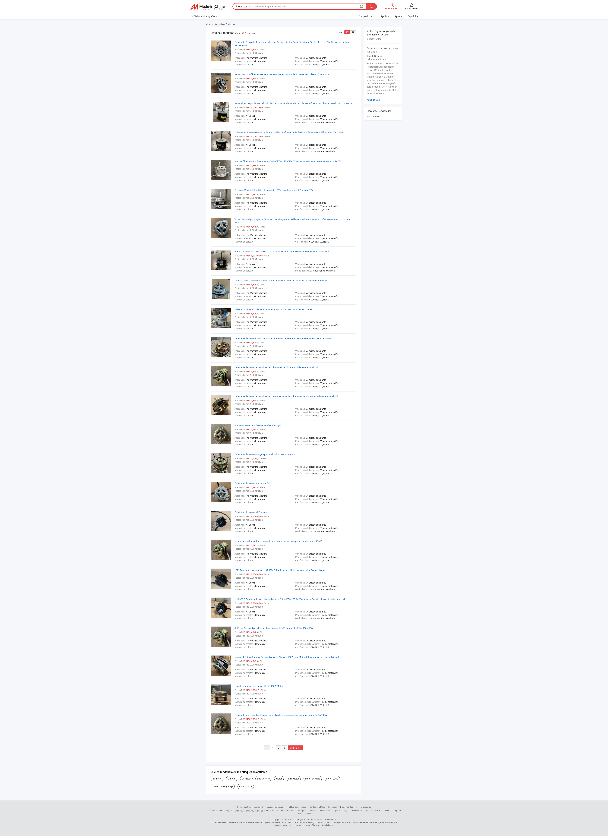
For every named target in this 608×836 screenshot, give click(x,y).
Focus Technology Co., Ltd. (297, 819)
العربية (346, 810)
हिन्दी (367, 810)
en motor (246, 778)
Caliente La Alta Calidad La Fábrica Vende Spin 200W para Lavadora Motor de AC (274, 309)
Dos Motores (263, 778)
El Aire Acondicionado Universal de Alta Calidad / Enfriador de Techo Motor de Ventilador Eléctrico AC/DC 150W (288, 132)
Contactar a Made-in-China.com (323, 807)
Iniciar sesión (411, 8)
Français (270, 810)
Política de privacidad (297, 807)
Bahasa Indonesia (305, 813)
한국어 (337, 810)
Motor (279, 778)
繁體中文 (250, 810)
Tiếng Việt (397, 810)
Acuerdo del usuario (276, 807)
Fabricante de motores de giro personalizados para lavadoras (264, 454)
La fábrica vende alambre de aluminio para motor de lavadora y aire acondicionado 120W (278, 541)
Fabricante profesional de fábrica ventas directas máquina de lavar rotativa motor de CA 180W (280, 714)
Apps (397, 16)
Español (280, 810)
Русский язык (325, 810)
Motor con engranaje (222, 786)
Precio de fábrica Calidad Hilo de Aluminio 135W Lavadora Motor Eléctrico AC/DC (274, 190)
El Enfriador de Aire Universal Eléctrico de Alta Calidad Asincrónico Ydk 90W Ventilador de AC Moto (282, 251)
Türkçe (386, 810)
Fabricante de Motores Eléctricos (250, 512)
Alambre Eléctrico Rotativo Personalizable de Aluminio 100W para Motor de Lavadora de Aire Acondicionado (287, 657)
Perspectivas (365, 807)
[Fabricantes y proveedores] (207, 6)
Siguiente (296, 747)
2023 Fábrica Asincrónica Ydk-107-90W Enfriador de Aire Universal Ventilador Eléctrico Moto (279, 570)
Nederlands (357, 810)
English (229, 810)
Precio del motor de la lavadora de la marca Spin (257, 425)
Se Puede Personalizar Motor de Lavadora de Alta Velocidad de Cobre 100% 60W (273, 628)
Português (302, 810)
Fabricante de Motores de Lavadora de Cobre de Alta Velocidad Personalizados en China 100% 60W (283, 338)
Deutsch (290, 810)
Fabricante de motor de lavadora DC (252, 483)
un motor (217, 778)
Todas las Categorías (204, 16)
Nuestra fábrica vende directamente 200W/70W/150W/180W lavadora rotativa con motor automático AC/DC (288, 161)
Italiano (313, 810)
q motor (232, 778)
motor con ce (245, 786)
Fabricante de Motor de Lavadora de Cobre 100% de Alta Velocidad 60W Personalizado (276, 367)
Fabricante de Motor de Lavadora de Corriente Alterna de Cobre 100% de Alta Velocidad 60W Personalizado (286, 396)
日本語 (260, 810)
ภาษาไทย (376, 810)
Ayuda (384, 16)
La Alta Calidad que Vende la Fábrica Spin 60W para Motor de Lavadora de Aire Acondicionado (280, 280)
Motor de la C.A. (374, 116)
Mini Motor (293, 778)
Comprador (364, 16)
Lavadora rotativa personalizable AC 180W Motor (258, 686)
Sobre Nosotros (244, 807)
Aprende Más (375, 99)
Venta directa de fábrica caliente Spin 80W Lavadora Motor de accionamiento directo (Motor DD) (281, 74)
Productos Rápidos (348, 807)
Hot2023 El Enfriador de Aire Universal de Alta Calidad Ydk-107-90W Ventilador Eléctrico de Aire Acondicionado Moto (291, 599)
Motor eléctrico (312, 778)
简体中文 (239, 810)
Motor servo (332, 778)
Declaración (259, 807)
